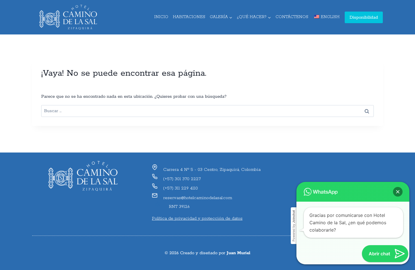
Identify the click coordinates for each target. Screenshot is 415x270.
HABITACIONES (189, 16)
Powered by (294, 225)
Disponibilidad (364, 17)
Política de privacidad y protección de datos (197, 218)
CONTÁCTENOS (292, 16)
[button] (398, 192)
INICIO (161, 16)
